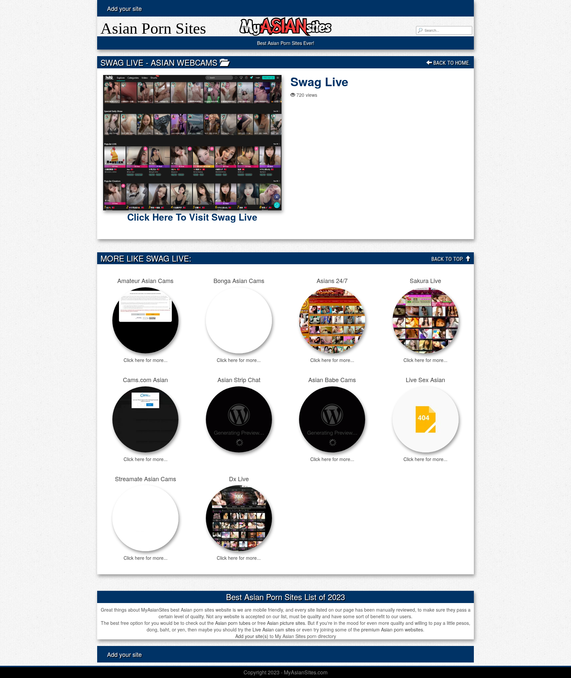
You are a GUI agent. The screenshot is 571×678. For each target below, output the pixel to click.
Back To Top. (448, 259)
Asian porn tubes (232, 623)
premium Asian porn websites (392, 629)
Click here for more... (146, 360)
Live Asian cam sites (273, 629)
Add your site (124, 8)
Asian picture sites (286, 623)
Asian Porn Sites (153, 28)
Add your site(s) (251, 636)
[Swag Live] (192, 142)
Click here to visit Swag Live (192, 217)
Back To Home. (451, 62)
